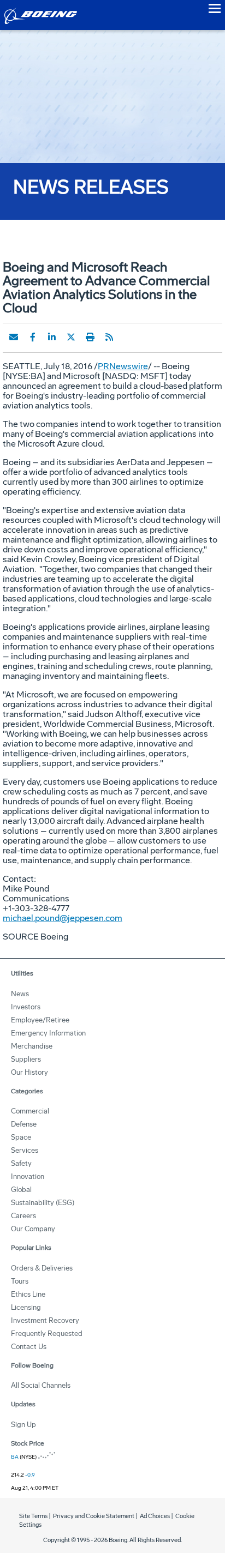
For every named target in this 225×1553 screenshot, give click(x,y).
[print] (90, 337)
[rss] (109, 337)
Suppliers (26, 1059)
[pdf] (128, 337)
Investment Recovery (45, 1320)
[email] (13, 337)
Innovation (27, 1176)
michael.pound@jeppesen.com (62, 918)
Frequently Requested (46, 1333)
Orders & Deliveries (42, 1268)
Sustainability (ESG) (42, 1203)
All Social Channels (40, 1385)
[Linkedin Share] (52, 337)
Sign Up (23, 1424)
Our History (29, 1072)
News (20, 994)
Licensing (26, 1307)
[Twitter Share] (71, 337)
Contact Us (28, 1347)
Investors (25, 1007)
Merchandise (31, 1046)
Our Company (33, 1229)
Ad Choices (155, 1516)
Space (21, 1137)
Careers (23, 1216)
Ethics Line (28, 1294)
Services (24, 1150)
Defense (24, 1124)
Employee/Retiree (40, 1020)
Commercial (30, 1111)
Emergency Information (48, 1033)
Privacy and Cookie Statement (93, 1516)
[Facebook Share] (33, 337)
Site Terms (33, 1516)
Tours (19, 1281)
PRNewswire (123, 366)
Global (21, 1189)
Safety (21, 1163)
